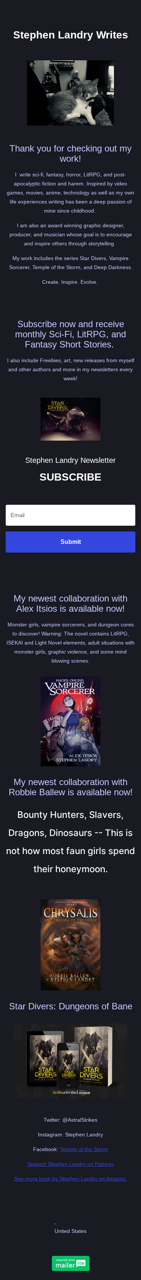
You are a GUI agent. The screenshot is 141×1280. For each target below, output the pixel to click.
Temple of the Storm (84, 1149)
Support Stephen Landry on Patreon (70, 1164)
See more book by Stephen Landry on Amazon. (70, 1179)
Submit (71, 542)
